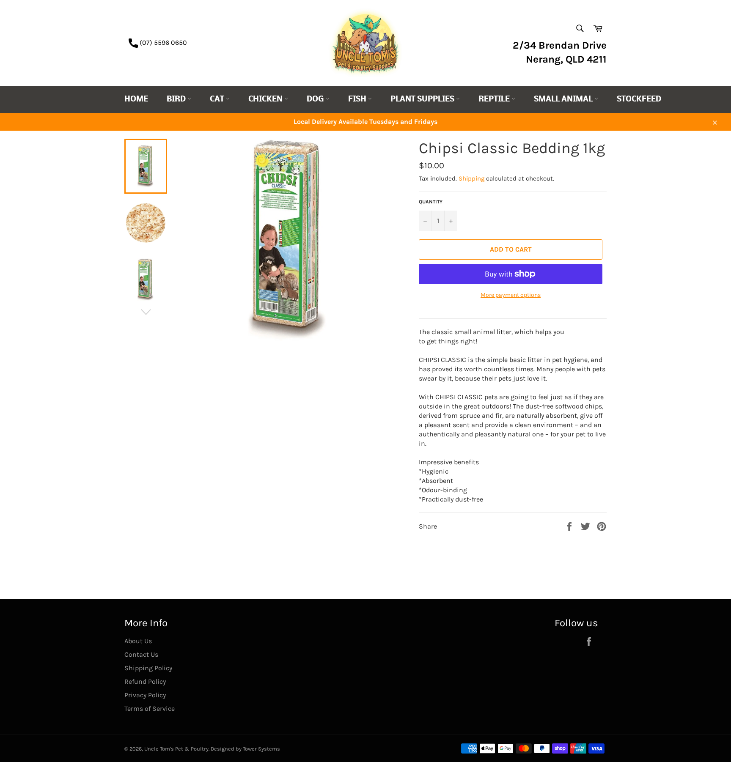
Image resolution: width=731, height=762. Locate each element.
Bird (177, 100)
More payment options (511, 295)
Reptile (494, 100)
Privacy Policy (145, 695)
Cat (218, 100)
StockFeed (639, 100)
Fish (358, 100)
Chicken (266, 100)
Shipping (471, 178)
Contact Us (141, 654)
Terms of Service (149, 708)
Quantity (430, 202)
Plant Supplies (423, 100)
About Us (138, 641)
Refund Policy (145, 681)
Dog (316, 100)
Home (136, 100)
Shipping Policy (148, 668)
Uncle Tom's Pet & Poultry (176, 749)
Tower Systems (261, 749)
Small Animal (564, 100)
